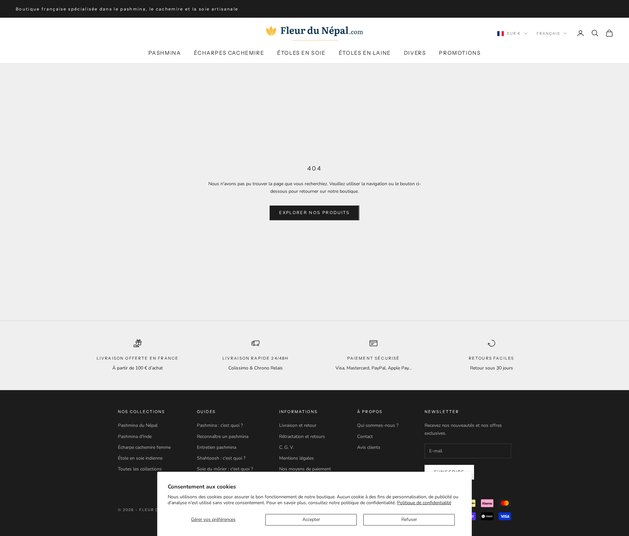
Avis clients (368, 447)
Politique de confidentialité (424, 503)
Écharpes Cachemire (229, 53)
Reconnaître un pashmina (222, 436)
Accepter (311, 519)
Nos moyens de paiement (305, 469)
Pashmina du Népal (138, 425)
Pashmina (164, 53)
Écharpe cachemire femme (144, 447)
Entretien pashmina (216, 447)
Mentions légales (296, 458)
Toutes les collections (140, 469)
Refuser (409, 519)
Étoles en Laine (365, 53)
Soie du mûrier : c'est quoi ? (225, 469)
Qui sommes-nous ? (377, 425)
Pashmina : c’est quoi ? (220, 425)
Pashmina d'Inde (135, 436)
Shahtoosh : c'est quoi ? (221, 458)
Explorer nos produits (314, 213)
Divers (415, 53)
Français (548, 33)
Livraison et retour (297, 425)
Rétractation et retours (302, 436)
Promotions (460, 53)
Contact (365, 436)
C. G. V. (286, 447)
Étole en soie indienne (140, 458)
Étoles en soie (301, 53)
